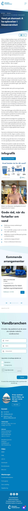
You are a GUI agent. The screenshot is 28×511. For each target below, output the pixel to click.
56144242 (6, 412)
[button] (7, 303)
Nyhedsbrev (7, 362)
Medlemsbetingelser (13, 499)
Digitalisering (4, 488)
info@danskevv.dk (8, 414)
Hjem (4, 13)
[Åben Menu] (25, 4)
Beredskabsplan (5, 466)
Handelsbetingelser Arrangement (14, 503)
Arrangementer (7, 365)
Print (24, 35)
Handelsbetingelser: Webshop (13, 501)
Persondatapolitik (13, 497)
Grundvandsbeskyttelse (7, 477)
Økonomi (3, 469)
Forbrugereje (4, 481)
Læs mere (16, 404)
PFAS (2, 455)
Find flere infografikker (8, 158)
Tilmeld (22, 377)
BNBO (2, 452)
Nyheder (9, 13)
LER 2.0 (3, 459)
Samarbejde (4, 462)
